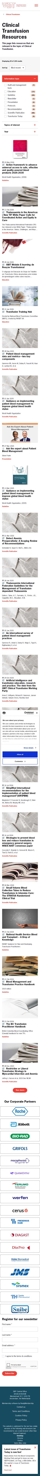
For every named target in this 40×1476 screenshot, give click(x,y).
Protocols (21, 105)
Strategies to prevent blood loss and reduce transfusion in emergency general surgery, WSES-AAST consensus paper (18, 841)
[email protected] (20, 1394)
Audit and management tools (21, 86)
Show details (28, 748)
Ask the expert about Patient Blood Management (19, 450)
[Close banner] (37, 713)
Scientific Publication (21, 112)
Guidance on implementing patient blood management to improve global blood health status (18, 404)
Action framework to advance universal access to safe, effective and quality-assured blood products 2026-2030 (20, 168)
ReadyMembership (26, 1403)
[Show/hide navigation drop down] (36, 5)
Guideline (21, 95)
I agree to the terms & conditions (19, 1356)
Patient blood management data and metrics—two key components (18, 356)
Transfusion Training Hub (18, 311)
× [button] (35, 1447)
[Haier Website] (20, 1260)
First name (7, 1324)
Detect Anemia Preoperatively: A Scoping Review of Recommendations (19, 541)
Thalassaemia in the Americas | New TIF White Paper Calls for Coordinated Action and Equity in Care (20, 216)
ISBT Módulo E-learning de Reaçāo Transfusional (18, 266)
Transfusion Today (21, 116)
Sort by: (5, 68)
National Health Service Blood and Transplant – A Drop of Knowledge (19, 937)
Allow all (20, 754)
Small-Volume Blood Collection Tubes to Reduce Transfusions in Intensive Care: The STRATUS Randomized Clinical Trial (18, 893)
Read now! (8, 1470)
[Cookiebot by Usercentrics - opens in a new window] (25, 713)
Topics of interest (12, 125)
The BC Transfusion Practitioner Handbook (14, 1025)
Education (21, 91)
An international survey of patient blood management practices (17, 636)
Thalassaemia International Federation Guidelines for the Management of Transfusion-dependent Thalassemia (18, 587)
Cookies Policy (21, 1415)
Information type (11, 78)
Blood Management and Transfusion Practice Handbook (18, 983)
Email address (8, 1345)
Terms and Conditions (21, 1411)
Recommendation (21, 109)
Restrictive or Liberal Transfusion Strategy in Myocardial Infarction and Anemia (20, 1071)
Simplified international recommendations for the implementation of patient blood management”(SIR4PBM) (18, 791)
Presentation (21, 102)
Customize (19, 761)
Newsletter (21, 98)
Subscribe (9, 1373)
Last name (7, 1335)
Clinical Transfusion (13, 14)
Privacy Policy (21, 1420)
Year (6, 131)
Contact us (21, 1407)
